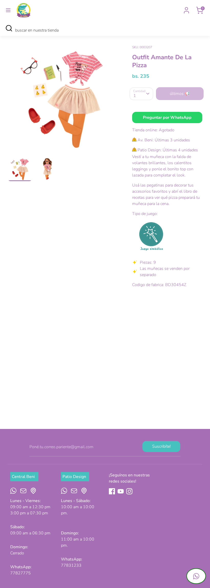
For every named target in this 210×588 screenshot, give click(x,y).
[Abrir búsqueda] (9, 28)
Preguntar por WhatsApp (167, 117)
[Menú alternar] (8, 10)
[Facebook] (112, 491)
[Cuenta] (186, 8)
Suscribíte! (161, 446)
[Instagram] (129, 491)
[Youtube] (121, 491)
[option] (62, 100)
